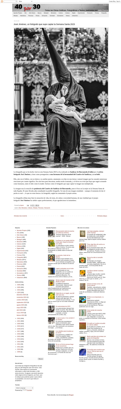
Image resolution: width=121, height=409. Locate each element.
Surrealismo (60, 15)
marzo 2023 (20, 312)
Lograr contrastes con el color (65, 268)
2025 (19, 287)
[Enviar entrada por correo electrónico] (27, 205)
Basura (39, 13)
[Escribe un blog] (33, 205)
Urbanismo (75, 15)
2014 (19, 339)
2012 (19, 344)
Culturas (67, 13)
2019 (19, 326)
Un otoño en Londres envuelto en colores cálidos (96, 324)
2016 (19, 334)
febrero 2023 (21, 315)
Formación (90, 13)
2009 (19, 352)
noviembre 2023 (22, 297)
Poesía (37, 15)
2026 (19, 284)
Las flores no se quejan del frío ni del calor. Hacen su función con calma (65, 242)
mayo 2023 (20, 307)
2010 (19, 349)
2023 (19, 292)
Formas (97, 13)
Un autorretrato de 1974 (63, 306)
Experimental (81, 13)
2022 (19, 318)
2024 (19, 290)
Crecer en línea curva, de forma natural (94, 284)
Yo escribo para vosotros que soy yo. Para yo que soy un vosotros (96, 351)
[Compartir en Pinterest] (38, 205)
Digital (73, 13)
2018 (19, 328)
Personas (30, 15)
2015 (19, 336)
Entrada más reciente (20, 216)
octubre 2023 (21, 300)
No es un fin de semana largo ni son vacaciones (64, 345)
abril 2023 (20, 310)
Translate (29, 390)
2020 (19, 323)
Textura (68, 15)
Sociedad (52, 15)
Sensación (44, 15)
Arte (25, 13)
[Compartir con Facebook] (36, 205)
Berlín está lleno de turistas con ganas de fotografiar (96, 337)
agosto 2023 (21, 305)
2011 (18, 346)
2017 (19, 331)
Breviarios (53, 13)
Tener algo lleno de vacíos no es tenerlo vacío (96, 245)
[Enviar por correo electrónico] (31, 205)
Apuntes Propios (18, 13)
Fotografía (104, 13)
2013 (19, 341)
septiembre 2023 (22, 302)
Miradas (16, 15)
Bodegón (46, 13)
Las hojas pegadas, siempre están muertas (95, 231)
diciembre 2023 (21, 294)
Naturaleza (23, 15)
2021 (19, 321)
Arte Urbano (32, 13)
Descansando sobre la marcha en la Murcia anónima (65, 231)
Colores (61, 13)
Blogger (71, 395)
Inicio (62, 216)
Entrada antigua (102, 216)
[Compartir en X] (35, 205)
